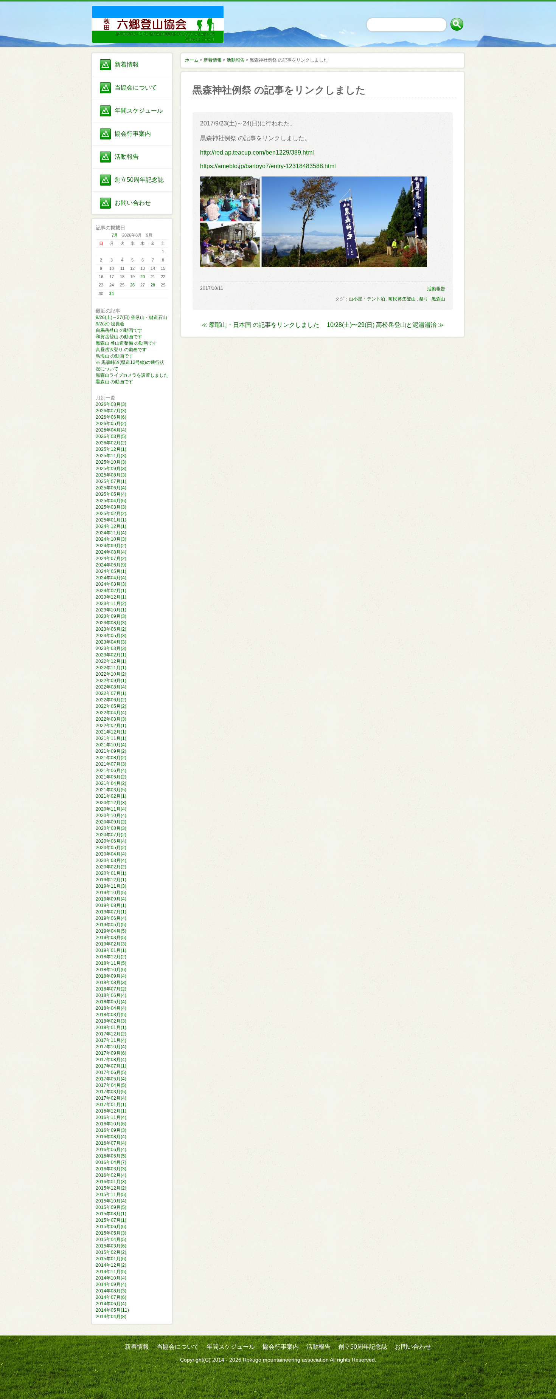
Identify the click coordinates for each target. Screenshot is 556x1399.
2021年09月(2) (111, 751)
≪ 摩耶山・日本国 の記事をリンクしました (260, 325)
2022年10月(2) (111, 674)
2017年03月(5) (111, 1091)
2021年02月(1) (111, 796)
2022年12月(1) (111, 661)
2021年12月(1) (111, 732)
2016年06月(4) (111, 1149)
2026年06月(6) (111, 417)
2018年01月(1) (111, 1027)
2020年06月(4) (111, 841)
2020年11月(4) (111, 809)
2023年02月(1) (111, 655)
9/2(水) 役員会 (110, 324)
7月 (115, 235)
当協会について (136, 87)
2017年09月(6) (111, 1053)
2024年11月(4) (111, 532)
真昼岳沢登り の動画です (121, 349)
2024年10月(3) (111, 539)
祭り (423, 299)
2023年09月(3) (111, 616)
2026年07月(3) (111, 410)
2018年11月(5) (111, 963)
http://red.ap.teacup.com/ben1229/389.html (257, 152)
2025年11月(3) (111, 455)
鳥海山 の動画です (114, 356)
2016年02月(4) (111, 1175)
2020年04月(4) (111, 854)
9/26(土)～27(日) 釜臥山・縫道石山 (131, 317)
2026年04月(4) (111, 430)
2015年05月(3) (111, 1233)
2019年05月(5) (111, 924)
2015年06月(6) (111, 1226)
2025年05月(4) (111, 494)
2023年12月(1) (111, 597)
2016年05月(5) (111, 1156)
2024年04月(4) (111, 577)
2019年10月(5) (111, 892)
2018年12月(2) (111, 956)
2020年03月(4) (111, 860)
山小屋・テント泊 (367, 299)
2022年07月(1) (111, 693)
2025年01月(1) (111, 520)
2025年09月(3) (111, 468)
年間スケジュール (139, 110)
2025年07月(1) (111, 481)
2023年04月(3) (111, 642)
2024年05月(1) (111, 571)
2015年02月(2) (111, 1252)
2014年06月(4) (111, 1303)
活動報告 (127, 156)
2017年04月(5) (111, 1085)
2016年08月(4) (111, 1136)
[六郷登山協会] (132, 15)
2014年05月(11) (112, 1310)
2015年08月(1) (111, 1213)
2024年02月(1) (111, 590)
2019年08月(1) (111, 905)
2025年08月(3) (111, 475)
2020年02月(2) (111, 867)
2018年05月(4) (111, 1001)
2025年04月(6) (111, 500)
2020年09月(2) (111, 822)
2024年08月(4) (111, 552)
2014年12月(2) (111, 1265)
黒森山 (438, 299)
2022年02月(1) (111, 725)
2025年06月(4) (111, 488)
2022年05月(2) (111, 706)
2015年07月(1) (111, 1220)
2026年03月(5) (111, 436)
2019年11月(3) (111, 886)
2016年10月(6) (111, 1124)
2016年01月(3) (111, 1181)
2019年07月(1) (111, 912)
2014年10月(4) (111, 1278)
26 (132, 285)
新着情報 (127, 64)
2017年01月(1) (111, 1104)
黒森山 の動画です (114, 381)
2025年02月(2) (111, 513)
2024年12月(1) (111, 526)
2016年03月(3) (111, 1169)
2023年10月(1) (111, 610)
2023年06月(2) (111, 629)
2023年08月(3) (111, 622)
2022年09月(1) (111, 680)
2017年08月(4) (111, 1059)
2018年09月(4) (111, 976)
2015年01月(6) (111, 1258)
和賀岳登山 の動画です (119, 336)
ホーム (192, 60)
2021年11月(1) (111, 738)
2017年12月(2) (111, 1034)
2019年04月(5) (111, 931)
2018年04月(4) (111, 1008)
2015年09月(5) (111, 1207)
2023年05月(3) (111, 635)
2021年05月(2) (111, 777)
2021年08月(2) (111, 757)
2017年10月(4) (111, 1046)
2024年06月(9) (111, 565)
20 (142, 276)
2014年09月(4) (111, 1284)
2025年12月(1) (111, 449)
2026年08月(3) (111, 404)
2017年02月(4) (111, 1098)
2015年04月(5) (111, 1239)
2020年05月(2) (111, 847)
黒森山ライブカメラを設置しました (132, 375)
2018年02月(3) (111, 1021)
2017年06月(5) (111, 1072)
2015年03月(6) (111, 1246)
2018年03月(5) (111, 1014)
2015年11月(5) (111, 1194)
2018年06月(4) (111, 995)
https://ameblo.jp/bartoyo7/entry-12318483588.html (268, 166)
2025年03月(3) (111, 507)
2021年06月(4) (111, 770)
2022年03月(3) (111, 719)
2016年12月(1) (111, 1111)
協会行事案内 (133, 133)
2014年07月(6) (111, 1297)
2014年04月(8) (111, 1316)
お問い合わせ (133, 203)
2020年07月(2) (111, 834)
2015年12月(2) (111, 1188)
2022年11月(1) (111, 667)
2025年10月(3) (111, 462)
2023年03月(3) (111, 648)
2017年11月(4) (111, 1040)
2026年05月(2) (111, 423)
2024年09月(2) (111, 545)
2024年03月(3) (111, 584)
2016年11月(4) (111, 1117)
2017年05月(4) (111, 1079)
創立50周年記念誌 (139, 179)
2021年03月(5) (111, 789)
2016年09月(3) (111, 1130)
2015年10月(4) (111, 1201)
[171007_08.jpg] (313, 265)
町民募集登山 (402, 299)
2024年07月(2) (111, 558)
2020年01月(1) (111, 873)
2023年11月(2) (111, 603)
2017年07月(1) (111, 1066)
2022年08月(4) (111, 687)
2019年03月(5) (111, 937)
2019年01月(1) (111, 950)
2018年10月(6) (111, 969)
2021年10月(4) (111, 744)
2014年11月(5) (111, 1271)
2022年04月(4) (111, 712)
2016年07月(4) (111, 1143)
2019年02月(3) (111, 944)
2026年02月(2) (111, 443)
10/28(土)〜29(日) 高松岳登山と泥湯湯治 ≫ (385, 325)
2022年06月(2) (111, 700)
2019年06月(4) (111, 918)
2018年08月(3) (111, 982)
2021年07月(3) (111, 764)
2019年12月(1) (111, 879)
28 (153, 285)
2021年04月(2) (111, 783)
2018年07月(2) (111, 989)
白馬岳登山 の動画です (119, 330)
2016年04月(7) (111, 1162)
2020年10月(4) (111, 815)
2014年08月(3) (111, 1291)
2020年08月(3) (111, 828)
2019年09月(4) (111, 899)
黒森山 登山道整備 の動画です (126, 343)
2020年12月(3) (111, 802)
